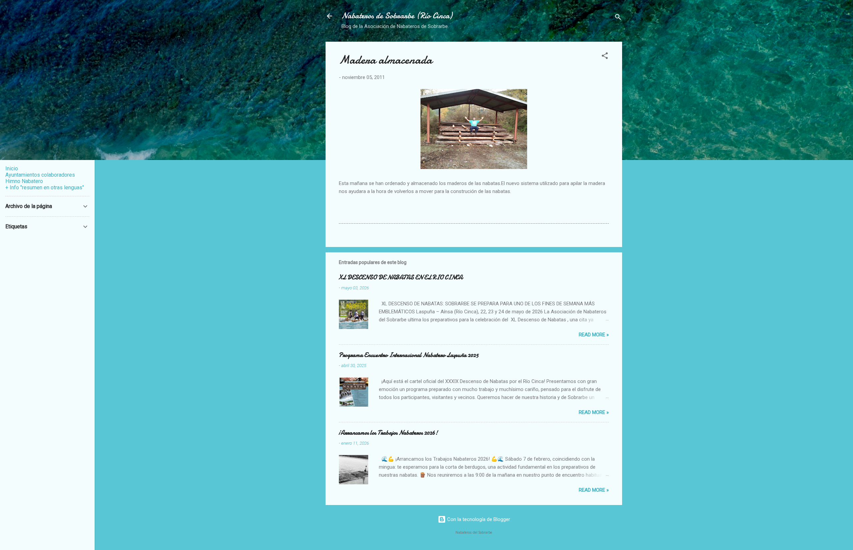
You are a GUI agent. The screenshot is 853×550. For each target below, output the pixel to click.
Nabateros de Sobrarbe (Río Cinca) (397, 15)
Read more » (594, 335)
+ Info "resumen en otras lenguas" (44, 187)
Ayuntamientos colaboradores (40, 175)
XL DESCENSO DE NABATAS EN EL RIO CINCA (400, 277)
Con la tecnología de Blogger (478, 519)
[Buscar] (618, 18)
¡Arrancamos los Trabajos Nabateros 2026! (388, 433)
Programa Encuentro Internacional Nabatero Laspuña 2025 (408, 355)
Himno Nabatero (24, 181)
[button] (605, 57)
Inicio (11, 168)
